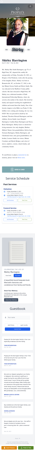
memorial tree (22, 155)
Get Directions (10, 200)
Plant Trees (24, 200)
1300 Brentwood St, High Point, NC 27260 (18, 197)
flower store (21, 157)
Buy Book (17, 275)
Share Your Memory (11, 300)
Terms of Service (22, 443)
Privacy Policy (13, 443)
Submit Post (17, 329)
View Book (8, 275)
